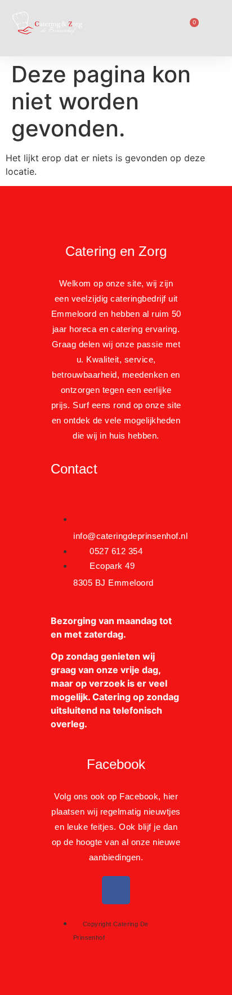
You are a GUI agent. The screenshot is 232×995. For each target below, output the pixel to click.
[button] (121, 28)
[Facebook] (116, 890)
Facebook (116, 764)
